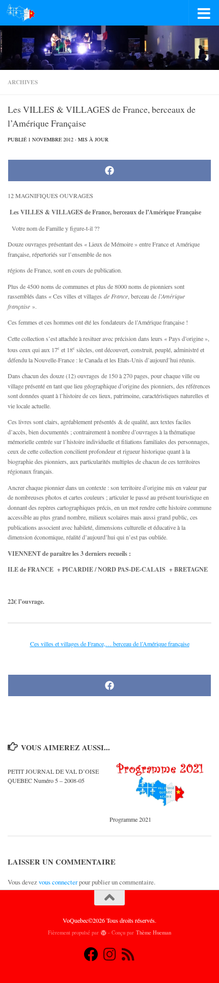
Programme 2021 (130, 819)
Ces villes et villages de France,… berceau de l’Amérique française (109, 644)
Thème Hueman (153, 932)
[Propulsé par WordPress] (103, 933)
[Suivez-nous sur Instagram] (109, 954)
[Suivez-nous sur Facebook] (91, 954)
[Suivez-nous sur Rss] (128, 954)
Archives (23, 82)
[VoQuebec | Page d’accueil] (25, 12)
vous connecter (58, 882)
